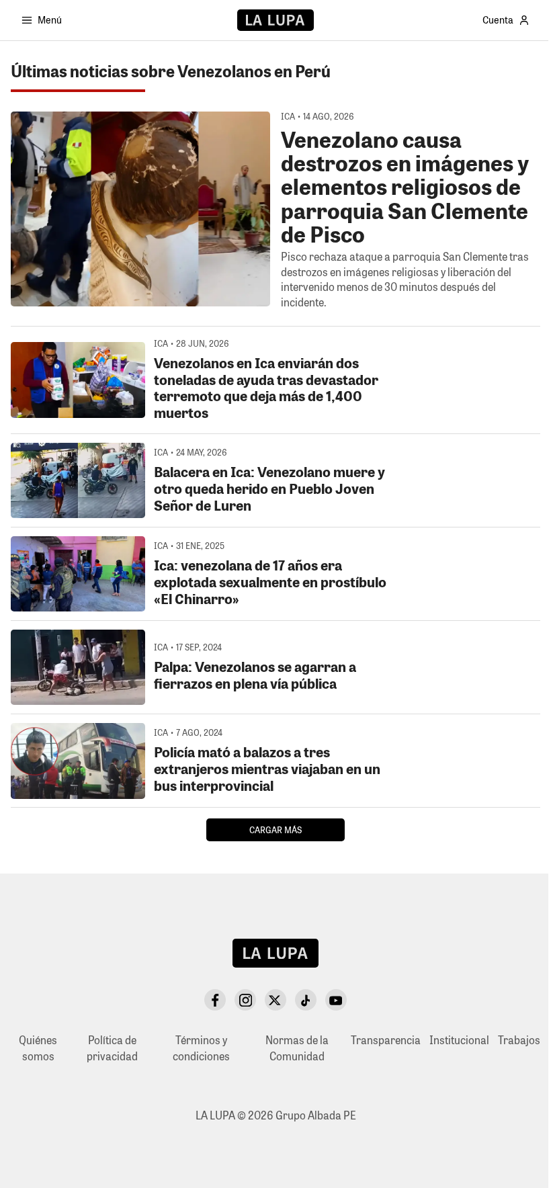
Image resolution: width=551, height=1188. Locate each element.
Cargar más (275, 829)
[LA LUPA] (275, 20)
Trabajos (519, 1040)
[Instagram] (245, 1000)
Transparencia (386, 1040)
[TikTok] (305, 1000)
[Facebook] (215, 1000)
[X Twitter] (275, 1000)
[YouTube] (336, 1000)
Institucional (459, 1040)
